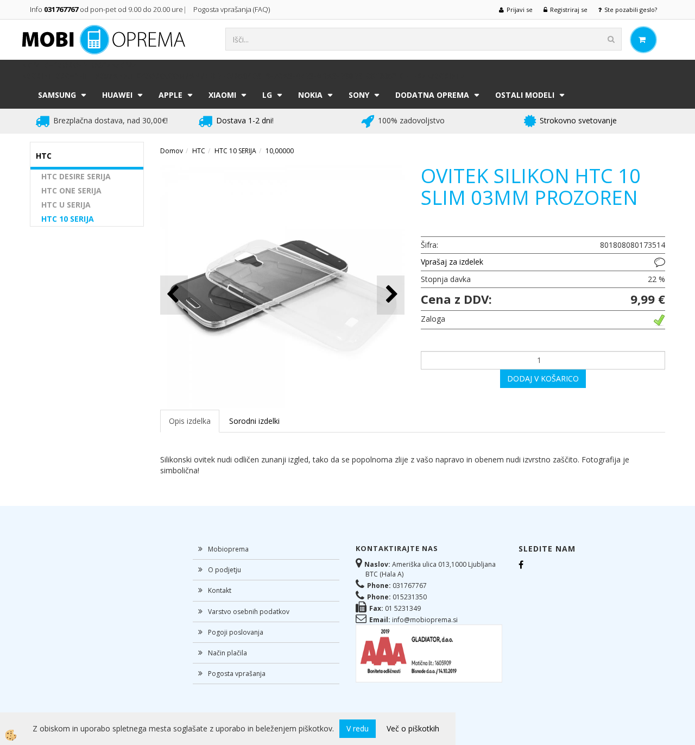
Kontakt (219, 590)
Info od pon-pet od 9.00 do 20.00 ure (106, 9)
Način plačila (227, 653)
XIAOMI (222, 95)
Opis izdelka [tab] (190, 421)
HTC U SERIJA (66, 204)
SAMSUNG (57, 95)
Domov (171, 150)
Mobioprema (228, 549)
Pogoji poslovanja (235, 632)
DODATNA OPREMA (432, 95)
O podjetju (224, 569)
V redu (357, 728)
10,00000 (280, 150)
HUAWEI (117, 95)
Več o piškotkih (413, 728)
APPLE (170, 95)
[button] (391, 295)
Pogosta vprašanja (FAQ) (232, 9)
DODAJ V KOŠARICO (543, 378)
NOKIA (310, 95)
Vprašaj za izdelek (452, 261)
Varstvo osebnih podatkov (248, 611)
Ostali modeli (524, 95)
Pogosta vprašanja (237, 673)
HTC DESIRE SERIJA (76, 176)
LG (267, 95)
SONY (359, 95)
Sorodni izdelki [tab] (254, 421)
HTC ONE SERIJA (71, 190)
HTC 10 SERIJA (67, 219)
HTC (198, 150)
